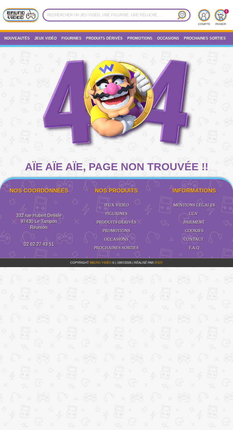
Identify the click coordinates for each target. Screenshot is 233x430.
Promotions (140, 38)
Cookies (194, 230)
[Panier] (220, 15)
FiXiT (159, 262)
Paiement (194, 222)
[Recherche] (180, 15)
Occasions (168, 38)
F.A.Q (194, 247)
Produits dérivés (104, 38)
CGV (193, 213)
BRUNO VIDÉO (101, 262)
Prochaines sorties (116, 247)
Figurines (71, 38)
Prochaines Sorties (205, 38)
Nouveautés (17, 38)
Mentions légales (194, 205)
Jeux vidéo (45, 38)
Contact (193, 239)
